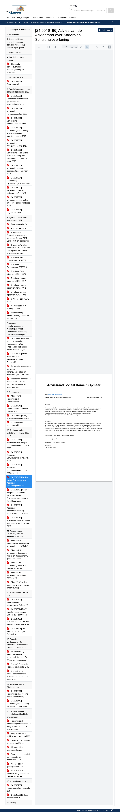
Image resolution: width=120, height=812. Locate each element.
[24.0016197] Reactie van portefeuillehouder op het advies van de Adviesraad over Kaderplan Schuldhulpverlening (18, 495)
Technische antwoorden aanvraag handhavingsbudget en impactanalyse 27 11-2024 (19, 370)
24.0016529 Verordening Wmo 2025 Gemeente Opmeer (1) (16, 565)
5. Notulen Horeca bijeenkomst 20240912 (16, 286)
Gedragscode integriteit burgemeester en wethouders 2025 (18, 757)
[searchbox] (88, 10)
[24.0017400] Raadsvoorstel (14, 82)
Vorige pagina (106, 30)
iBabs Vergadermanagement (88, 810)
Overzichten (37, 17)
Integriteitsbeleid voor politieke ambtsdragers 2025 (18, 734)
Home (21, 22)
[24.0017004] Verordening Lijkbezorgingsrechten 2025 (18, 180)
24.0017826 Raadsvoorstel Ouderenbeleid (14, 399)
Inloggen (107, 810)
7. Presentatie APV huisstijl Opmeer (16, 307)
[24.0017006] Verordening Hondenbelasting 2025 (16, 121)
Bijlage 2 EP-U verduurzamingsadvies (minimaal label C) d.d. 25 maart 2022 (17, 675)
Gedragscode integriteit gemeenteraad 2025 (18, 741)
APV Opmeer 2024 (18, 228)
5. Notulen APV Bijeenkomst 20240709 (16, 259)
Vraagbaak (62, 17)
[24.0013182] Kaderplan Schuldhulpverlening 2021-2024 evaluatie (18, 469)
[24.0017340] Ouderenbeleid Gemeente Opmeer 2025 (17, 408)
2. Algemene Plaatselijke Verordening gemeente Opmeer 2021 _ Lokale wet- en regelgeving (18, 236)
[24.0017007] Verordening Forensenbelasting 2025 (17, 111)
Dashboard (10, 17)
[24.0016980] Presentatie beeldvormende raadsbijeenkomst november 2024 (18, 522)
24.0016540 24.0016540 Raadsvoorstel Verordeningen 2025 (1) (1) (18, 543)
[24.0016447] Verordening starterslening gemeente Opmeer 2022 (18, 703)
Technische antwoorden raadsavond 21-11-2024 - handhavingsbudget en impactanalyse (19, 383)
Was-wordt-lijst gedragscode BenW (15, 765)
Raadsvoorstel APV (18, 224)
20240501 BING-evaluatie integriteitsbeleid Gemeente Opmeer (18, 773)
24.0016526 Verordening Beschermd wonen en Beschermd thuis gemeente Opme (18, 554)
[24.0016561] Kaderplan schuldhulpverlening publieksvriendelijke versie (18, 509)
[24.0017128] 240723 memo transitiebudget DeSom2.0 (17, 631)
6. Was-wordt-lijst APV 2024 (18, 300)
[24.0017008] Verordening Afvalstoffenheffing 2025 (17, 143)
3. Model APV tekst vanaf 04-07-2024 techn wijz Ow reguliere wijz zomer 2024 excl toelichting (18, 249)
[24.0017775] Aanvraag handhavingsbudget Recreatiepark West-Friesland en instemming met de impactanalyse (18, 344)
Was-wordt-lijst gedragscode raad (15, 748)
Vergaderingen (23, 17)
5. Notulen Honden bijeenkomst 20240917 (16, 279)
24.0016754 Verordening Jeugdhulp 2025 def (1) (16, 575)
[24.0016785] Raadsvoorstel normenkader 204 (18, 788)
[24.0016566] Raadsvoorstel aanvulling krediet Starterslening (17, 694)
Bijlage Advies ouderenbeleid (15, 423)
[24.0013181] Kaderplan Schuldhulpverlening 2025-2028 (18, 456)
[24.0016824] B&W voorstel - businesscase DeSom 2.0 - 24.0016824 (17, 612)
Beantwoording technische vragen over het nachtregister (18, 315)
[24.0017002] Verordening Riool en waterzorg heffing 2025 (16, 190)
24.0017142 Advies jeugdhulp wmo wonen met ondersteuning (18, 585)
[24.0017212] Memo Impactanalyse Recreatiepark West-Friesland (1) (17, 358)
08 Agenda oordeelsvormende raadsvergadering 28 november (15, 68)
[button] (111, 10)
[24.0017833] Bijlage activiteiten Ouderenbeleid (18, 417)
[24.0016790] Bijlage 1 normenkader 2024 (18, 796)
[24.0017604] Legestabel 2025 (14, 211)
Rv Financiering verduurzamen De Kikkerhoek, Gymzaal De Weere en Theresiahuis (17, 656)
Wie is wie (49, 17)
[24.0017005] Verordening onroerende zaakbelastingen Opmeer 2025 (17, 169)
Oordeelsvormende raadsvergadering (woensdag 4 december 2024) (54, 22)
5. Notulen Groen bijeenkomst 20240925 (16, 272)
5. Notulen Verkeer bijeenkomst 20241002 (16, 293)
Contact (72, 17)
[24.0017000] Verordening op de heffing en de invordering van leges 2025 (18, 201)
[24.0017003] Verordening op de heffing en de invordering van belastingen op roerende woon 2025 (17, 155)
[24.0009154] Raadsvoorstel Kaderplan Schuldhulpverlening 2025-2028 (18, 444)
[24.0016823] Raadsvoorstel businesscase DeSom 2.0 (17, 602)
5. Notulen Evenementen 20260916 (17, 265)
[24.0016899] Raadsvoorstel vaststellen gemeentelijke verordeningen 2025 (17, 100)
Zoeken (72, 6)
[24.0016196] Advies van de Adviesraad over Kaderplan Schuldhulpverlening (17, 481)
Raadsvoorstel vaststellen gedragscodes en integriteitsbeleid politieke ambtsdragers (19, 725)
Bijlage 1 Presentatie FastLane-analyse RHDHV (18, 665)
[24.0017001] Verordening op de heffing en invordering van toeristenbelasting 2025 (17, 132)
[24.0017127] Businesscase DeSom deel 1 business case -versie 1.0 (18, 622)
